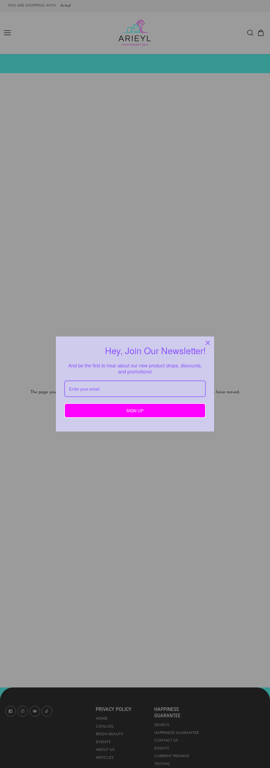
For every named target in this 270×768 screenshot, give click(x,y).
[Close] (207, 342)
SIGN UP (135, 411)
